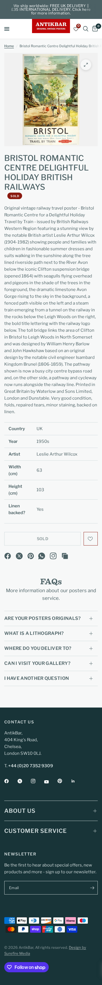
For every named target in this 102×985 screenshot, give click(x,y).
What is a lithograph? (34, 633)
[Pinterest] (30, 556)
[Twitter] (24, 781)
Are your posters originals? (42, 618)
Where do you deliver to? (38, 648)
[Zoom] (85, 64)
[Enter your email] (92, 888)
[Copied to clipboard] (64, 556)
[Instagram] (53, 556)
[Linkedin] (77, 781)
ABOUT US (19, 810)
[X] (19, 556)
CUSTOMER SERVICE (35, 830)
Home (9, 46)
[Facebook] (7, 556)
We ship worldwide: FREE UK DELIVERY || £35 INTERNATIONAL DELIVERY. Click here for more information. (51, 9)
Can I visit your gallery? (37, 663)
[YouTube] (50, 781)
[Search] (85, 29)
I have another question (36, 678)
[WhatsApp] (41, 556)
